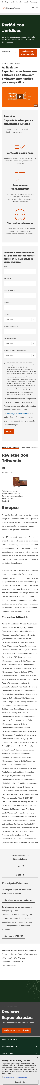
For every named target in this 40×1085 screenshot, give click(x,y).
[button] (20, 1040)
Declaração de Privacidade (17, 413)
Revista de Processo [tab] (30, 447)
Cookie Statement (8, 1077)
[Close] (37, 1057)
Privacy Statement (20, 1077)
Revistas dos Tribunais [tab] (10, 447)
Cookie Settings (20, 1082)
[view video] (20, 97)
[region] (20, 1070)
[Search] (37, 7)
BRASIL (4, 14)
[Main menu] (32, 8)
